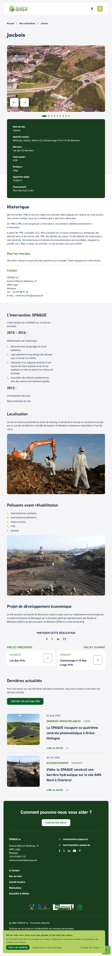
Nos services (15, 876)
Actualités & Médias (19, 893)
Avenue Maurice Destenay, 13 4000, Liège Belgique (24, 849)
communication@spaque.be (29, 295)
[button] (100, 9)
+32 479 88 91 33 (17, 856)
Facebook (59, 851)
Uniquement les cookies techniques (47, 947)
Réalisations (15, 887)
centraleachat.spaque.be (75, 839)
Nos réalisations (27, 23)
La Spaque (14, 870)
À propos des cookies (90, 947)
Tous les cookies (18, 947)
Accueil (10, 23)
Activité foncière (17, 882)
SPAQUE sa (18, 9)
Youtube (74, 851)
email (64, 639)
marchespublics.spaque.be (76, 845)
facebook (46, 639)
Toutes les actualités (25, 701)
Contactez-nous (56, 822)
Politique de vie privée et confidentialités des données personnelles (41, 928)
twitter (52, 639)
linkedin (58, 639)
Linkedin (69, 851)
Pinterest (80, 851)
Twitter (64, 851)
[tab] (44, 116)
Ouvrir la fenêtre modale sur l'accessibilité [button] (92, 9)
